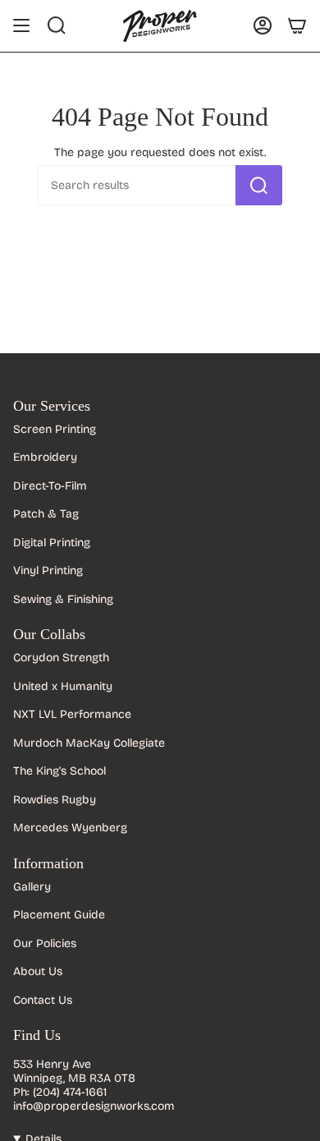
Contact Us (42, 1000)
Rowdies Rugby (54, 800)
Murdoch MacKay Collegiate (89, 743)
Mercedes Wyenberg (70, 828)
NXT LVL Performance (72, 714)
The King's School (59, 771)
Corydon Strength (61, 658)
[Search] (258, 185)
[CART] (297, 25)
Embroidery (45, 457)
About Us (37, 971)
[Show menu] (21, 25)
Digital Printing (51, 543)
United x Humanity (62, 686)
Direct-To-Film (50, 486)
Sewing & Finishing (63, 599)
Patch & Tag (46, 514)
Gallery (32, 887)
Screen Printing (54, 429)
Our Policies (44, 943)
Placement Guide (59, 915)
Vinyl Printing (48, 570)
